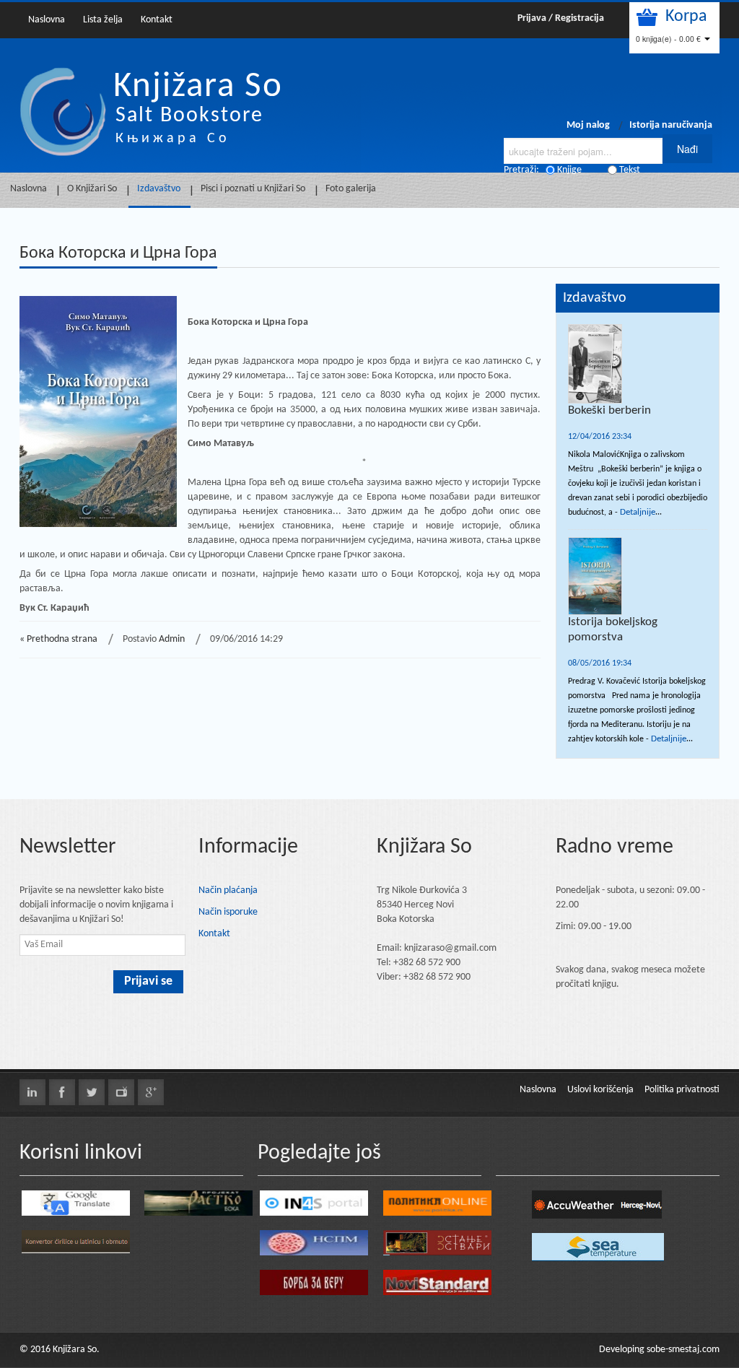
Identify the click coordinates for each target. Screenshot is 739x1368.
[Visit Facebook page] (62, 1092)
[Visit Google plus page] (151, 1092)
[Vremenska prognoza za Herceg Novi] (597, 1204)
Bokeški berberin (609, 410)
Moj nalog (588, 125)
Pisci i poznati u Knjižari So (253, 188)
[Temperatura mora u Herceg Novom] (598, 1247)
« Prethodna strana (58, 639)
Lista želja (103, 19)
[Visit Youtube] (121, 1092)
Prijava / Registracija (560, 18)
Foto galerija (350, 188)
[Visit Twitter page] (92, 1092)
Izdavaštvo (158, 188)
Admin (172, 639)
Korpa (686, 16)
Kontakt (156, 19)
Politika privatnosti (682, 1089)
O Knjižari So (92, 188)
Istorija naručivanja (670, 125)
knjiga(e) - (668, 38)
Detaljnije (637, 512)
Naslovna (46, 19)
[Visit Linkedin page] (32, 1092)
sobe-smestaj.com (683, 1349)
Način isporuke (228, 912)
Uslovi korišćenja (600, 1089)
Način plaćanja (228, 890)
